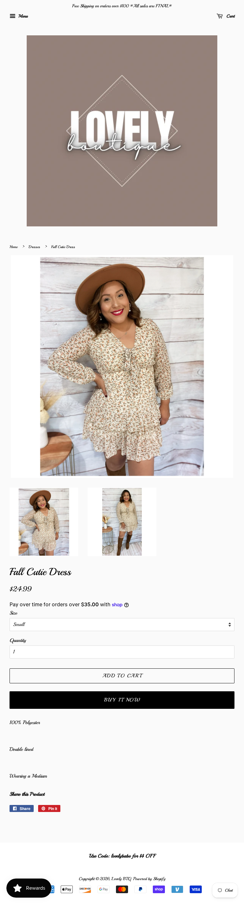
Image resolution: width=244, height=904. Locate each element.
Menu (22, 16)
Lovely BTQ (121, 878)
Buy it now (122, 700)
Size (13, 613)
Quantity (18, 640)
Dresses (34, 247)
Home (13, 247)
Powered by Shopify (149, 878)
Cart (229, 16)
